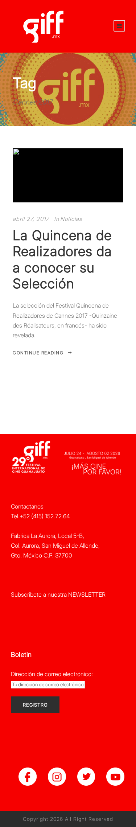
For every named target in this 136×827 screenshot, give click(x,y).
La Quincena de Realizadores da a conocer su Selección (62, 259)
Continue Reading (38, 352)
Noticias (71, 218)
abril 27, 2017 (31, 218)
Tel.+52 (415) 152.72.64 (40, 516)
